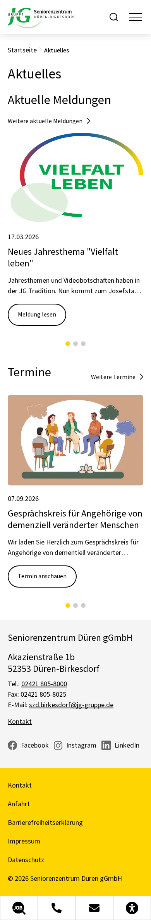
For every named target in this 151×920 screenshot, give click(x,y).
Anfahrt (19, 803)
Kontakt (20, 721)
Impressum (24, 841)
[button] (19, 908)
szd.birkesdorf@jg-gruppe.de (71, 704)
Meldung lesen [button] (37, 314)
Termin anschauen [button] (42, 576)
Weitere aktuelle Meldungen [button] (45, 121)
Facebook (35, 745)
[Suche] (114, 17)
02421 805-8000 (44, 683)
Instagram (81, 745)
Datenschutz (26, 859)
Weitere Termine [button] (113, 377)
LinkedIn (127, 745)
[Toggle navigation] (135, 17)
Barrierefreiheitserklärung (45, 822)
